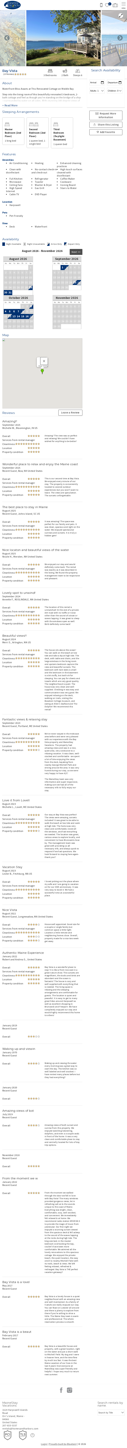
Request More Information (107, 115)
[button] (42, 371)
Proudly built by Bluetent (63, 1444)
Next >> (76, 252)
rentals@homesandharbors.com (20, 1428)
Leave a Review (70, 412)
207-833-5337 (9, 1425)
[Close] (44, 361)
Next (120, 38)
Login (44, 1444)
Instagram (69, 1390)
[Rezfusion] (32, 1435)
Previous (7, 38)
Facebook (61, 1390)
